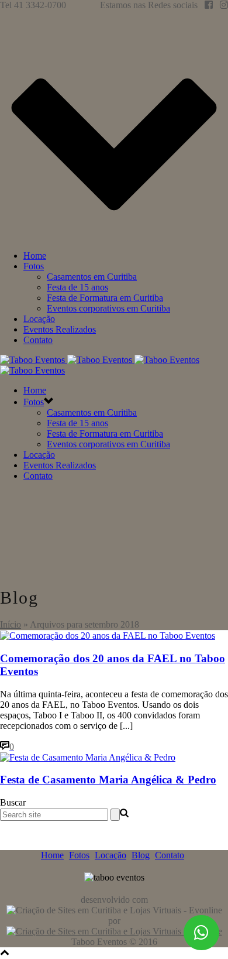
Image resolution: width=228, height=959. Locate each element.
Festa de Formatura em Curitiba (105, 298)
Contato (38, 340)
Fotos (33, 266)
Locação (39, 319)
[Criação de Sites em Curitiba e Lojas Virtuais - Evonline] (114, 931)
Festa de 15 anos (77, 287)
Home (34, 256)
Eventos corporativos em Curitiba (108, 308)
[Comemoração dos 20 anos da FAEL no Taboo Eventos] (107, 636)
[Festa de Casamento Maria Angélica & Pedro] (87, 757)
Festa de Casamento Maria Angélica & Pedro (108, 779)
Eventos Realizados (59, 329)
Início (10, 624)
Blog (141, 855)
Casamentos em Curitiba (92, 277)
